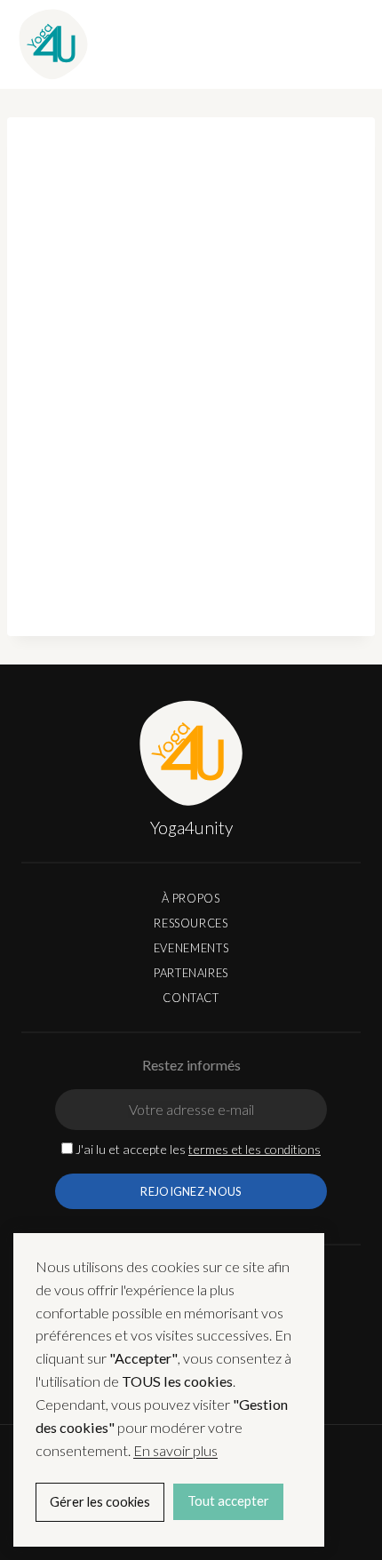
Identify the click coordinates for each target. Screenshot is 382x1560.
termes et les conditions (254, 1149)
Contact (191, 998)
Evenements (191, 948)
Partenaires (191, 973)
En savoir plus (175, 1450)
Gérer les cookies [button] (100, 1501)
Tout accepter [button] (228, 1500)
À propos (190, 898)
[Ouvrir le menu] (346, 44)
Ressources (190, 923)
